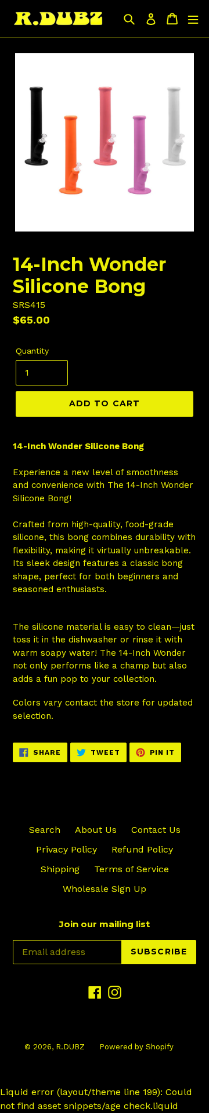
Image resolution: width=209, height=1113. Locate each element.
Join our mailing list (104, 924)
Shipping (60, 869)
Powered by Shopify (136, 1046)
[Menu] (193, 19)
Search (44, 829)
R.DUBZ (70, 1046)
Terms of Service (131, 869)
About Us (96, 829)
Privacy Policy (66, 849)
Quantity (32, 350)
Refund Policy (142, 849)
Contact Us (156, 829)
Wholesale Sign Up (104, 888)
